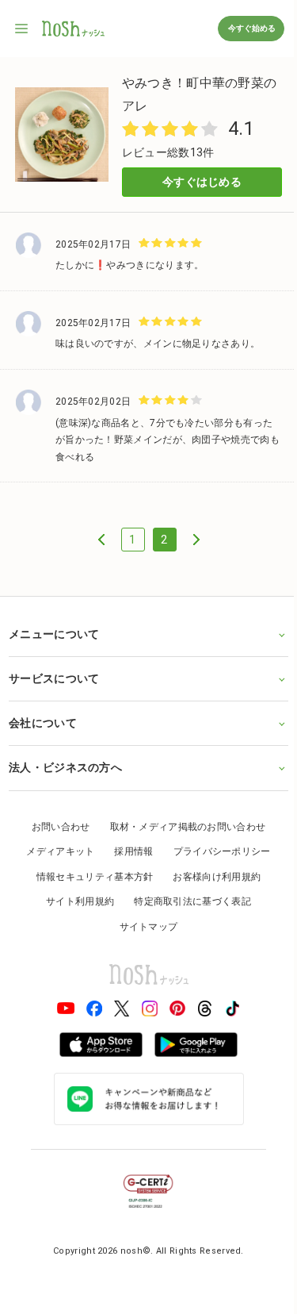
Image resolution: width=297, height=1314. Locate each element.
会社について (43, 718)
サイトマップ (142, 922)
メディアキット (55, 846)
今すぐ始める (251, 28)
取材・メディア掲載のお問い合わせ (182, 821)
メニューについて (54, 628)
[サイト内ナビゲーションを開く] (22, 28)
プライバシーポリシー (216, 846)
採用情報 (128, 846)
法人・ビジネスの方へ (65, 762)
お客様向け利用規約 (211, 871)
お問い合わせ (54, 821)
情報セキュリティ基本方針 (88, 871)
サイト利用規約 (74, 896)
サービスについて (54, 673)
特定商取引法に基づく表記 (187, 896)
